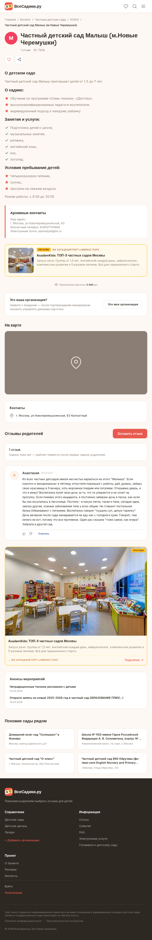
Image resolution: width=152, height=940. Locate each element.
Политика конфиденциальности (23, 920)
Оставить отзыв (130, 434)
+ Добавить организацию (22, 840)
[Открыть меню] (143, 6)
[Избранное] (126, 6)
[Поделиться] (19, 59)
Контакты (11, 875)
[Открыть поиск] (135, 6)
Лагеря (9, 832)
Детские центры (16, 826)
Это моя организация (123, 304)
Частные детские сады (50, 19)
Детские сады (14, 819)
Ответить (43, 533)
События (85, 826)
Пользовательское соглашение (65, 920)
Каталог (25, 19)
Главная (10, 19)
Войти (9, 886)
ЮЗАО (74, 19)
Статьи (84, 819)
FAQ (82, 832)
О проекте (12, 863)
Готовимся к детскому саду (98, 845)
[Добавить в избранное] (9, 59)
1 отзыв (25, 50)
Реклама (11, 869)
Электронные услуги (93, 838)
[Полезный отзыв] (24, 533)
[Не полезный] (31, 533)
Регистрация (13, 892)
